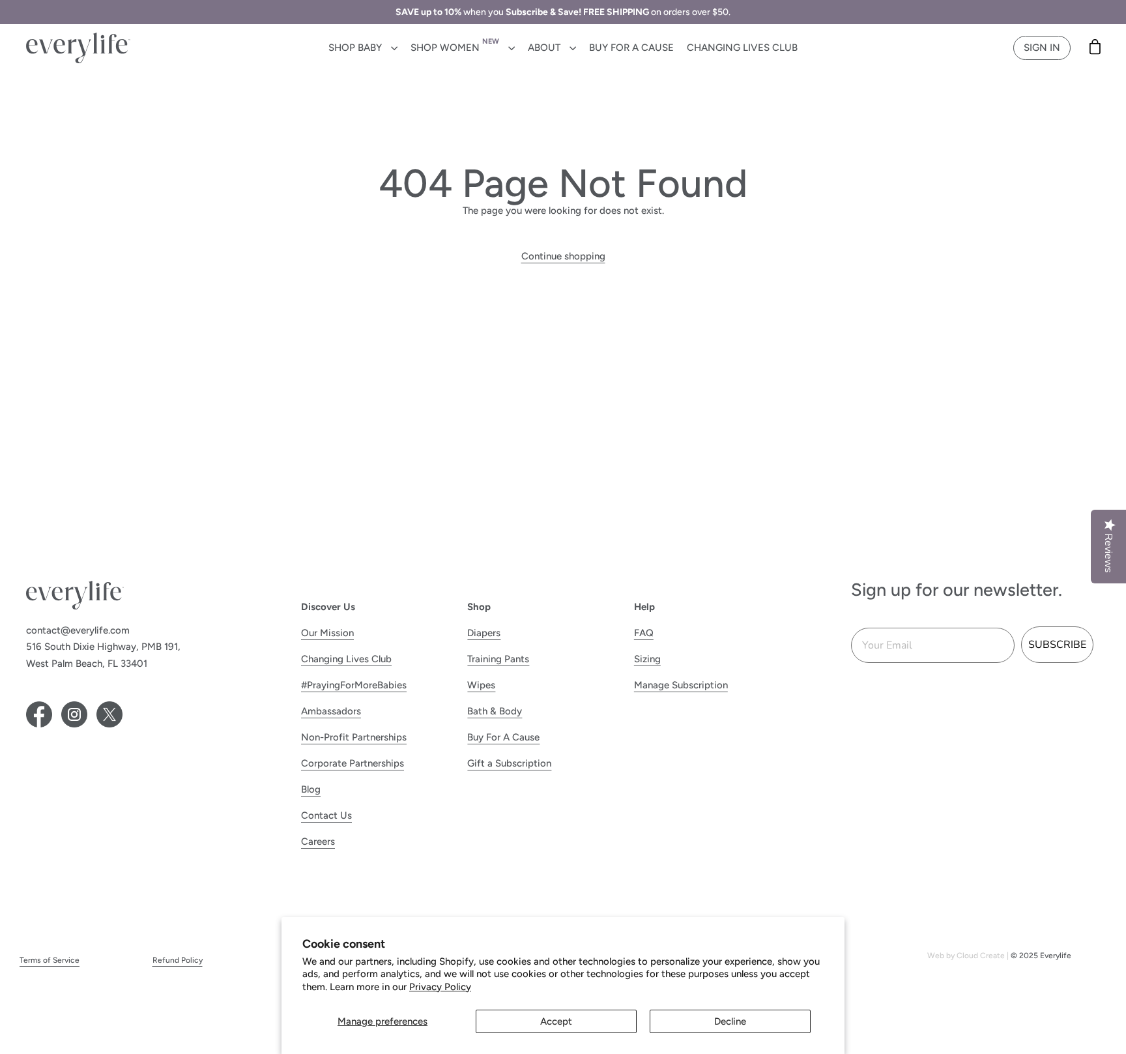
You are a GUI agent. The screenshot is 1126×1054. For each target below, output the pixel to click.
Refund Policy (177, 960)
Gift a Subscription (509, 763)
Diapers (483, 633)
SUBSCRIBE (1057, 644)
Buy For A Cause (503, 737)
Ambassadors (331, 711)
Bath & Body (494, 711)
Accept (556, 1021)
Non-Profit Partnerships (354, 737)
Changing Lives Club (346, 659)
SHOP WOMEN (455, 45)
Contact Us (326, 815)
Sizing (647, 659)
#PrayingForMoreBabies (354, 685)
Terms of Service (49, 960)
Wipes (481, 685)
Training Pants (498, 659)
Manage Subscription (681, 685)
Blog (311, 789)
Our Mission (327, 633)
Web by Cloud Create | (969, 955)
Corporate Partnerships (352, 763)
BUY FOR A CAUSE (631, 47)
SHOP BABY (356, 47)
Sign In (1042, 47)
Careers (318, 841)
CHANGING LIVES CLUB (742, 47)
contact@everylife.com (78, 630)
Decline (730, 1021)
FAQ (644, 633)
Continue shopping (563, 256)
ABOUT (545, 47)
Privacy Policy (440, 987)
